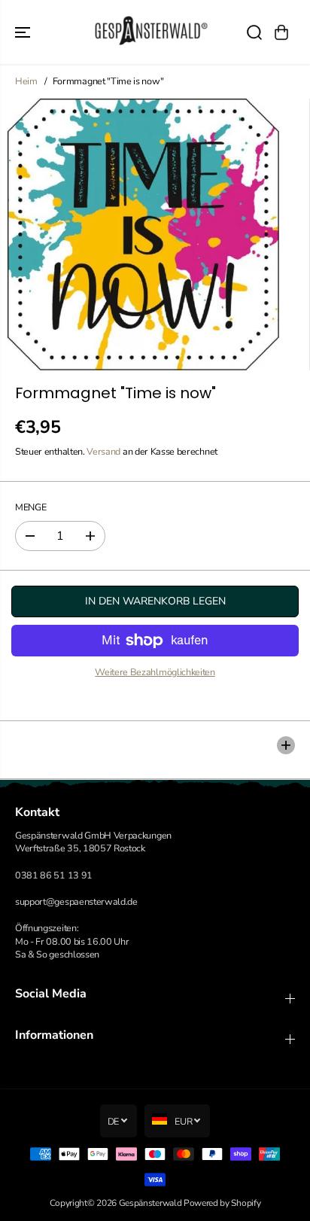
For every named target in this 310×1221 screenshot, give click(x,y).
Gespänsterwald (150, 1203)
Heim (26, 81)
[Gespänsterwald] (151, 32)
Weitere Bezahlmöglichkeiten (155, 671)
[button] (24, 32)
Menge (30, 507)
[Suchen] (254, 32)
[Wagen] (281, 32)
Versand (103, 451)
